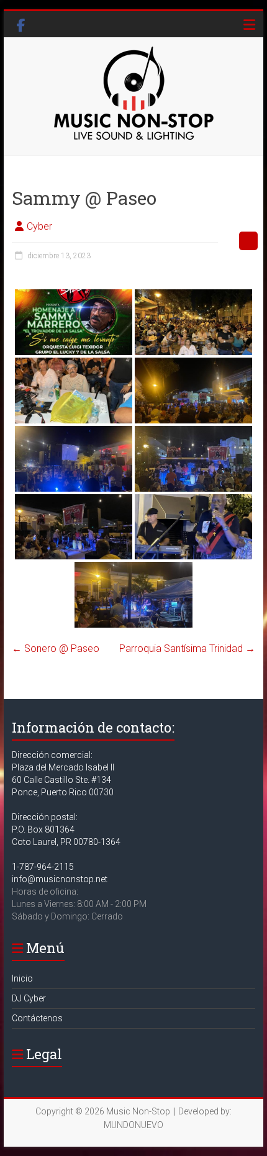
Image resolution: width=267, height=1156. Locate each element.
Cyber (39, 226)
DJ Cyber (29, 998)
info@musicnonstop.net (59, 879)
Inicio (22, 978)
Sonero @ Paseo (55, 648)
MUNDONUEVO (133, 1125)
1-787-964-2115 (43, 867)
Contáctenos (37, 1018)
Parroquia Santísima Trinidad (187, 648)
